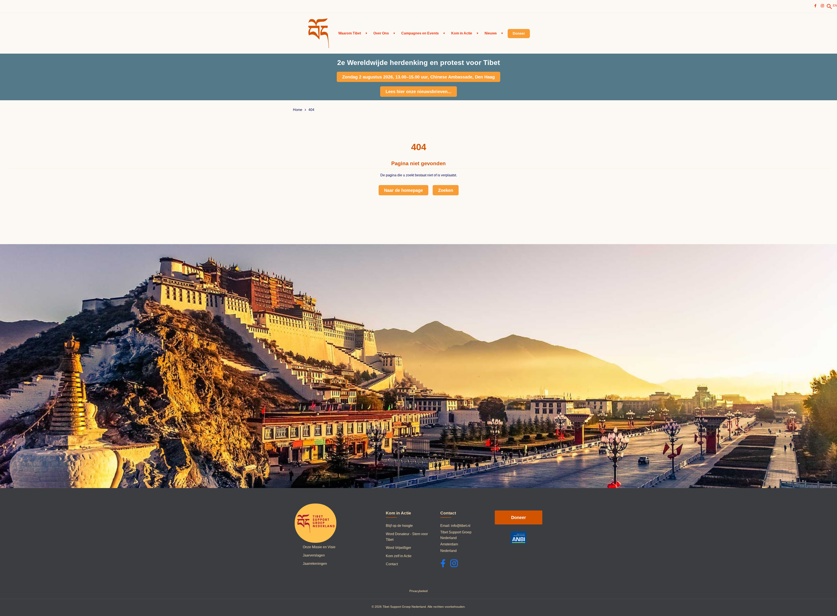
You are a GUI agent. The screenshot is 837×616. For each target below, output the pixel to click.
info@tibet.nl (460, 526)
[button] (353, 33)
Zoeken (445, 190)
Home (297, 110)
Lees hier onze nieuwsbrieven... (418, 91)
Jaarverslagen (314, 555)
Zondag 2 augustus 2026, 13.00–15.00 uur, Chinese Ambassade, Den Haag (418, 77)
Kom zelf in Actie (399, 556)
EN (835, 5)
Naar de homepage (403, 190)
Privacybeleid (418, 591)
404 (311, 110)
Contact (392, 564)
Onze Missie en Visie (319, 547)
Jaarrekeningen (315, 563)
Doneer (518, 517)
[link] (829, 6)
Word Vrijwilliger (398, 548)
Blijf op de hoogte (399, 526)
